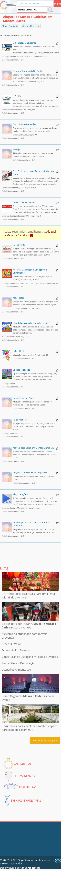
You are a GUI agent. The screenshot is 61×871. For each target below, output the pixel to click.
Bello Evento (19, 244)
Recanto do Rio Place (23, 397)
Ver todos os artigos (44, 740)
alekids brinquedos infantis (31, 322)
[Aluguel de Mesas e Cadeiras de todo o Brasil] (17, 26)
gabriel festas (19, 351)
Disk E (24, 42)
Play (20, 494)
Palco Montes (20, 419)
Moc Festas (18, 297)
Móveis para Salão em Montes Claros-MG (33, 447)
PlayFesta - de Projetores (30, 472)
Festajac (17, 149)
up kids (21, 369)
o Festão (17, 96)
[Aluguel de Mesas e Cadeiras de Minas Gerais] (38, 26)
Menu (57, 3)
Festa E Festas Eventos (24, 202)
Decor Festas (24, 124)
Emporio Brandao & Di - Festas (28, 70)
